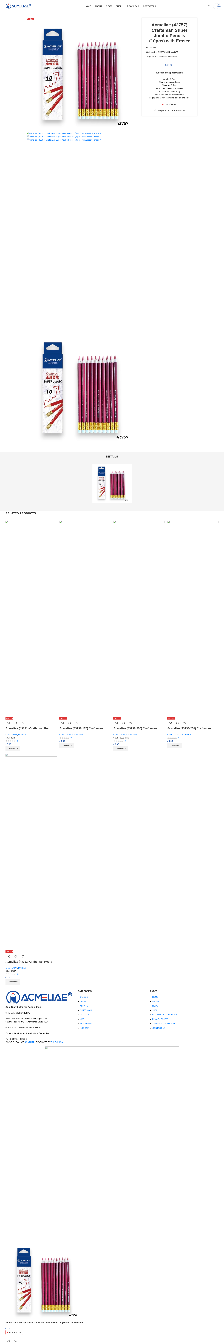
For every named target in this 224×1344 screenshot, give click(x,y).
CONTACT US (158, 1028)
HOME (155, 997)
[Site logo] (18, 6)
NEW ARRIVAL (86, 1023)
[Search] (209, 6)
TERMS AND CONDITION (163, 1023)
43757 (155, 56)
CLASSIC (84, 997)
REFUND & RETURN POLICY (164, 1015)
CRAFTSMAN (164, 52)
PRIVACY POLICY (160, 1019)
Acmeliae (163, 56)
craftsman (172, 56)
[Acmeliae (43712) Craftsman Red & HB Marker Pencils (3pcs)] (31, 852)
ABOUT (155, 1001)
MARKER (174, 52)
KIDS (82, 1019)
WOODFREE (85, 1015)
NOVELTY (84, 1001)
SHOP (155, 1010)
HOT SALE (84, 1028)
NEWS (155, 1006)
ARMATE (84, 1006)
